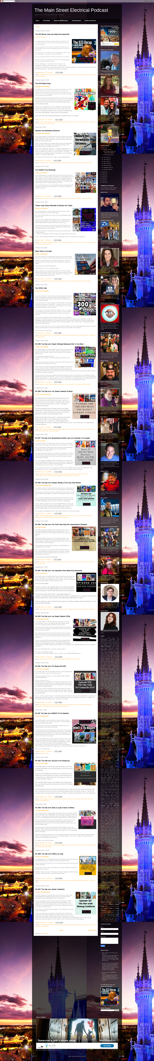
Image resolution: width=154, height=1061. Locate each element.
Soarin (81, 704)
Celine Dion (103, 675)
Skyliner (106, 860)
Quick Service (116, 847)
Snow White (78, 474)
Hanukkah (106, 770)
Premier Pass (116, 845)
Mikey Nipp (108, 820)
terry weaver (114, 879)
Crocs (114, 688)
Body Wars (115, 661)
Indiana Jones (109, 780)
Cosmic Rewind (108, 685)
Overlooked (103, 830)
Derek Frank (42, 198)
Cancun (109, 666)
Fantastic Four (115, 752)
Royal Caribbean (107, 855)
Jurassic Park (107, 792)
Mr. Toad (103, 824)
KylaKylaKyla (63, 799)
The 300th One (41, 288)
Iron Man (113, 782)
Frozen (109, 760)
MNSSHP (67, 659)
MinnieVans (114, 820)
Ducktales (115, 741)
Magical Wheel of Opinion (107, 809)
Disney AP (113, 698)
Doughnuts (117, 739)
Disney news (110, 718)
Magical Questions (115, 807)
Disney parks (113, 720)
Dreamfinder (116, 740)
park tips (106, 835)
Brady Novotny (111, 662)
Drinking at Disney (109, 741)
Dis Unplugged (116, 695)
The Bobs (117, 881)
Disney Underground (112, 728)
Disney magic (103, 715)
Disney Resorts (52, 659)
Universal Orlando (70, 335)
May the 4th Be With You (113, 813)
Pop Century (69, 515)
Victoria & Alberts (111, 912)
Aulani (40, 799)
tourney (117, 892)
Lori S (117, 801)
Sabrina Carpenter (115, 856)
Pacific (107, 830)
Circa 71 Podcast (107, 681)
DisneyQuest (103, 737)
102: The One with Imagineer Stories (109, 973)
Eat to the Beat (67, 384)
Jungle (114, 790)
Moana (82, 242)
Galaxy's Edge (55, 609)
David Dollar (107, 691)
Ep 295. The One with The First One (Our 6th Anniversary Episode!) (61, 524)
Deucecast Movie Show (106, 694)
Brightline (51, 281)
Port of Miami (68, 162)
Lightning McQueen (61, 429)
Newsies (112, 826)
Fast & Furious (110, 753)
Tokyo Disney (108, 891)
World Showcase (109, 919)
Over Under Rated (114, 829)
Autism (106, 652)
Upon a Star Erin (115, 902)
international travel (106, 782)
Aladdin (105, 642)
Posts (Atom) (45, 933)
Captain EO (107, 669)
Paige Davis (111, 830)
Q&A (112, 847)
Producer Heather (105, 847)
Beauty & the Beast (105, 655)
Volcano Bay (116, 913)
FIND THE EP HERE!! (40, 527)
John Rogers (108, 789)
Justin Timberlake (115, 792)
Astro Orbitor (116, 651)
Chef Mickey (111, 675)
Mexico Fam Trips (104, 819)
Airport (102, 642)
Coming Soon (109, 682)
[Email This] (56, 72)
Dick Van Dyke (115, 694)
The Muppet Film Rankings (45, 170)
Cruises (41, 162)
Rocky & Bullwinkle (114, 852)
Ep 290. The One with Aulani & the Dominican (52, 761)
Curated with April (44, 384)
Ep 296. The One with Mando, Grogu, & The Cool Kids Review (58, 483)
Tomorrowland (104, 892)
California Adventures (110, 665)
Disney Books (109, 700)
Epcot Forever (108, 749)
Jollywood (59, 242)
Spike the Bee (116, 868)
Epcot (43, 122)
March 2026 (107, 165)
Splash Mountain (111, 869)
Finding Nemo (104, 757)
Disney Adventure (115, 697)
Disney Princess (115, 721)
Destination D (115, 692)
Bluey (51, 561)
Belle (112, 655)
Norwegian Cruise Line (58, 162)
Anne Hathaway (43, 704)
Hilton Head (116, 775)
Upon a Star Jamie (105, 904)
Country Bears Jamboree (112, 687)
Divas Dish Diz (110, 737)
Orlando (102, 829)
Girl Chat (106, 765)
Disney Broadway (115, 700)
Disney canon (103, 701)
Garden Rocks (116, 762)
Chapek (106, 675)
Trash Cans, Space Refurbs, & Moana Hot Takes (53, 205)
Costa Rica (116, 685)
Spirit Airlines (103, 869)
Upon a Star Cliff (114, 901)
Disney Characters (109, 703)
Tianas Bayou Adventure (113, 889)
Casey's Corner (112, 672)
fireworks (110, 757)
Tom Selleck (116, 891)
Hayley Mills (103, 773)
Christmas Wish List (108, 678)
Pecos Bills (116, 834)
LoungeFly (103, 802)
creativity (110, 688)
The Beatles (112, 881)
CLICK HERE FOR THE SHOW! (42, 133)
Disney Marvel (111, 716)
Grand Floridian (114, 766)
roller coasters (111, 853)
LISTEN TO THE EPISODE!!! (42, 291)
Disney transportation (114, 727)
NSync (115, 827)
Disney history (54, 474)
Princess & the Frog (106, 846)
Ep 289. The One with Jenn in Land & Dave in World (54, 808)
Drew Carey (103, 741)
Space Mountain (66, 122)
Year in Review (107, 921)
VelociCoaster (104, 912)
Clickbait (102, 682)
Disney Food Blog (104, 711)
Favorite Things (104, 755)
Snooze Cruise (109, 862)
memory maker (112, 817)
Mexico (118, 817)
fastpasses (116, 753)
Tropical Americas (112, 897)
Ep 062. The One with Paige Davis (110, 963)
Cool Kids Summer (43, 515)
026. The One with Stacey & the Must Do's (110, 953)
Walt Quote (103, 916)
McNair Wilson (115, 814)
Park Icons (107, 833)
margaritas (113, 811)
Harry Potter (104, 772)
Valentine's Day (110, 910)
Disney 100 (108, 697)
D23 (40, 74)
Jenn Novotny (115, 785)
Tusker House (107, 898)
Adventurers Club (43, 659)
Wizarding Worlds (110, 918)
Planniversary (108, 840)
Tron (106, 897)
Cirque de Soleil (115, 681)
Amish (110, 645)
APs (114, 649)
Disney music (104, 718)
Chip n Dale (116, 675)
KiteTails (117, 793)
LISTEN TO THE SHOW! (42, 86)
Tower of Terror (105, 894)
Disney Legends (116, 714)
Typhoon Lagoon (113, 898)
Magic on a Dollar (61, 74)
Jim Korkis (115, 788)
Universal (106, 900)
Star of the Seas (112, 870)
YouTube (116, 921)
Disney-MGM (116, 731)
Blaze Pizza (113, 658)
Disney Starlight (104, 727)
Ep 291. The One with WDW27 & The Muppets (52, 713)
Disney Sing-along (107, 726)
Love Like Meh (108, 802)
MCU (105, 816)
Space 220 (107, 865)
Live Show (107, 799)
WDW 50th (116, 916)
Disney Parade (57, 281)
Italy (118, 783)
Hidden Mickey (110, 775)
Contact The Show (90, 20)
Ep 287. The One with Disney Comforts (49, 889)
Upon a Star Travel (91, 74)
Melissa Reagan (105, 817)
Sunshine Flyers (112, 878)
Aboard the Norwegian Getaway (47, 130)
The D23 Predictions (43, 83)
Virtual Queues (110, 913)
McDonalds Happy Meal (106, 814)
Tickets (102, 891)
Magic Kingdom (66, 242)
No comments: (49, 72)
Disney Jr (111, 714)
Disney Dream (52, 429)
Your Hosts (46, 20)
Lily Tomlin (107, 798)
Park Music (113, 833)
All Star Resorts (43, 281)
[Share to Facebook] (61, 72)
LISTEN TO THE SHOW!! (41, 37)
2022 (103, 178)
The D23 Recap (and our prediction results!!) (52, 34)
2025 (103, 172)
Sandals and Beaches (108, 857)
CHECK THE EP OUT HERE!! (42, 669)
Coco (105, 682)
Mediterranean (116, 816)
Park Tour (111, 835)
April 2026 (106, 163)
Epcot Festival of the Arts (112, 746)
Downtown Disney (104, 740)
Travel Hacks (114, 895)
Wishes (105, 918)
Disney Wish (103, 731)
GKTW (110, 765)
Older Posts (92, 930)
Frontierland (104, 760)
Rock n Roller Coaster (78, 515)
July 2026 (106, 157)
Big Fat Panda (108, 656)
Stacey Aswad (104, 871)
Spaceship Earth (75, 122)
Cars (107, 672)
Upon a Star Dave (71, 74)
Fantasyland (103, 753)
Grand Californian (105, 766)
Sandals (102, 857)
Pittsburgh (105, 839)
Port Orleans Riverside (106, 845)
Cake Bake (110, 664)
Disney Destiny (115, 705)
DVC (118, 741)
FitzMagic (115, 757)
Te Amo (108, 879)
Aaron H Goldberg (106, 638)
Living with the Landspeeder (108, 801)
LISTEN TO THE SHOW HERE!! (42, 892)
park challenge (106, 832)
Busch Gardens (104, 664)
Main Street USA (104, 810)
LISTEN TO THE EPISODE (43, 394)
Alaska (109, 642)
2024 (103, 174)
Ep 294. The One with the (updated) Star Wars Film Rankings (58, 570)
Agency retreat (116, 640)
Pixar (58, 335)
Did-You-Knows (104, 695)
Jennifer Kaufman (114, 786)
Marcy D (108, 811)
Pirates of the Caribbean (110, 837)
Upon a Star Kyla (110, 906)
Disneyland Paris (105, 736)
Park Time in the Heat (43, 251)
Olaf (118, 827)
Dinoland (110, 695)
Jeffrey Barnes (108, 785)
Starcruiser (109, 875)
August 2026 (107, 149)
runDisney (114, 855)
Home (37, 20)
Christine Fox (104, 677)
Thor (118, 888)
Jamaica (102, 785)
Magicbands (116, 808)
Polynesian (114, 842)
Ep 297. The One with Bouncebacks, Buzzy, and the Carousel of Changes (62, 438)
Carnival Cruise (108, 671)
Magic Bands (104, 804)
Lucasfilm (113, 802)
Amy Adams (116, 645)
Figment (117, 756)
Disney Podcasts (43, 242)
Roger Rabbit (104, 853)
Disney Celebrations (111, 701)
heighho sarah (110, 773)
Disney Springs (43, 335)
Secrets (114, 859)
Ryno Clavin (107, 856)
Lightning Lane (109, 796)
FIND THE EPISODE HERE (42, 810)
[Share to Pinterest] (62, 72)
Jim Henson (110, 788)
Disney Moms (108, 717)
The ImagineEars (112, 882)
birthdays (108, 658)
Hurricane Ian (110, 779)
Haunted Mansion (111, 772)
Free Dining (72, 924)
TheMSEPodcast (39, 475)
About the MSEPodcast (61, 20)
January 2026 (107, 169)
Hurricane (103, 779)
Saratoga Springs (109, 859)
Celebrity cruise (115, 674)
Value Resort (116, 910)
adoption (117, 638)
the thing (116, 887)
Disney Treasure (104, 728)
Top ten (113, 892)
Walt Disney (76, 475)
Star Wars (87, 515)
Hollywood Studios (52, 242)
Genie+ (117, 763)
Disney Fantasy (115, 710)
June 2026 (106, 159)
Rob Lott (113, 850)
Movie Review (71, 474)
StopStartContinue (114, 876)
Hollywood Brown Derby (113, 776)
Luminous (117, 802)
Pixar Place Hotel (115, 839)
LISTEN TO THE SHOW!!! (41, 172)
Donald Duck (103, 739)
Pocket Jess (104, 842)
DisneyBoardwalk (105, 734)
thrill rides (103, 889)
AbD (113, 638)
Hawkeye (117, 772)
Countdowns (103, 687)
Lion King (113, 798)
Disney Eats (116, 708)
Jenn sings (103, 786)
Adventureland (104, 639)
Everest (114, 750)
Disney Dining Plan (64, 924)
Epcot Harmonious (115, 749)
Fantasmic (108, 752)
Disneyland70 (48, 845)
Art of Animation (108, 651)
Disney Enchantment (106, 710)
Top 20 (109, 892)
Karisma (102, 793)
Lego (46, 122)
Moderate (103, 823)
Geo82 (102, 765)
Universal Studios (105, 901)
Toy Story (62, 335)
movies (118, 823)
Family (117, 750)
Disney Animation (105, 698)
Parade (115, 830)
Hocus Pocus (103, 776)
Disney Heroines (107, 713)
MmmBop (108, 821)
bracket (105, 662)
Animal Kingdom (106, 646)
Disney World (110, 731)
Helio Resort (116, 773)
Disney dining (49, 880)
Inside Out (117, 780)
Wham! (102, 918)
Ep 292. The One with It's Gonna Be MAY (50, 666)
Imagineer (103, 780)
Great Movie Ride (105, 767)
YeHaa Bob (112, 921)
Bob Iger (110, 661)
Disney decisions (104, 705)
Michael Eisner (112, 819)
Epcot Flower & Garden (59, 845)
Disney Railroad (110, 723)
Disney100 (117, 733)
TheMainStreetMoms (105, 888)
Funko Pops (103, 762)
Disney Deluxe (109, 705)
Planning (102, 840)
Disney (102, 697)
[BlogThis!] (57, 72)
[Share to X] (59, 72)
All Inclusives (104, 643)
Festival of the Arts (114, 755)
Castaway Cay (108, 674)
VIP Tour (117, 912)
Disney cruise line (46, 74)
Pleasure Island (115, 840)
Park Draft (113, 832)
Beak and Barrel (115, 654)
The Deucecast (104, 882)
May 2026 (106, 161)
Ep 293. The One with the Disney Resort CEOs (52, 616)
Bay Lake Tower (107, 653)
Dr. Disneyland (111, 740)
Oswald (106, 829)
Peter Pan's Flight (112, 836)
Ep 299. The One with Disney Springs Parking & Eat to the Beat (59, 344)
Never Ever (107, 826)
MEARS (109, 816)
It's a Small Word (111, 783)
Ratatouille (108, 849)
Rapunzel (103, 849)
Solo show (106, 863)
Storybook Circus (104, 878)
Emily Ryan (116, 743)
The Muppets (59, 198)
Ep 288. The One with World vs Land (49, 854)
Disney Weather (116, 730)
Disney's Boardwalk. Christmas (107, 733)
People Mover (104, 836)
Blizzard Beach (110, 659)
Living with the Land (114, 799)
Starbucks (103, 875)
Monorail (107, 823)
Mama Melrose (112, 810)
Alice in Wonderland (44, 924)
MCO (77, 429)
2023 (103, 176)
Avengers (111, 652)
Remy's (113, 849)
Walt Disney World (40, 76)
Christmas (111, 677)
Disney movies (115, 717)
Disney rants (116, 723)
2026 (103, 148)
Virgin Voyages (104, 913)
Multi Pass (108, 824)
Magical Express (105, 807)
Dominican (57, 799)
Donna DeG (108, 739)
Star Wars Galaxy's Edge (113, 873)
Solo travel (111, 863)
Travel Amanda (79, 845)
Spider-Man (109, 868)
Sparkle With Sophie (114, 866)
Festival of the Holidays (107, 756)
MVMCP (103, 826)
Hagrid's (107, 769)
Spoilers (117, 869)
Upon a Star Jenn (80, 74)
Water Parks (109, 916)
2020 (103, 182)
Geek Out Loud (112, 763)
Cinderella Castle (107, 679)
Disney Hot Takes (105, 714)
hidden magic (103, 775)
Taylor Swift (82, 122)
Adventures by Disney (44, 561)
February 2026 (108, 167)
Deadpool (112, 691)
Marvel (105, 813)
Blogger (83, 1056)
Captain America (111, 668)
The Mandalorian (111, 884)
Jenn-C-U (108, 786)
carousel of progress (44, 474)
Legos (114, 795)
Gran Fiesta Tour (115, 765)
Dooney (113, 739)
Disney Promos (104, 723)
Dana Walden (114, 690)
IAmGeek (117, 779)
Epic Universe (108, 750)
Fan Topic (103, 752)
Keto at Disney (110, 793)
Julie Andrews (109, 790)
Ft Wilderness (115, 760)
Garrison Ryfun (104, 763)
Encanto (103, 744)
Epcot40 (102, 750)
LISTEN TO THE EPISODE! (41, 347)
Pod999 (59, 122)
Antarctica (110, 649)
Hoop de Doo (116, 778)
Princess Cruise (115, 846)
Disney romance (113, 724)
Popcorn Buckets (83, 429)
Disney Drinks (111, 708)
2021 (103, 180)
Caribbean (45, 799)
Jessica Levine (104, 788)
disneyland (54, 74)
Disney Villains (108, 730)
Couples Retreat (104, 688)
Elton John (110, 743)
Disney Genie (112, 711)
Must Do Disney (115, 824)
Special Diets (103, 868)
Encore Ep (108, 744)
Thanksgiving (107, 881)
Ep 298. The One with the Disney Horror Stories (54, 391)
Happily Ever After (114, 770)
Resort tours (107, 850)
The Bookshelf (76, 20)
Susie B (117, 878)
